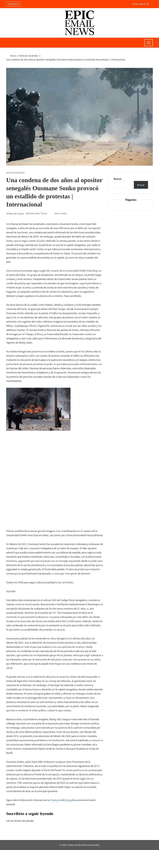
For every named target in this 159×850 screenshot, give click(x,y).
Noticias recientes (15, 173)
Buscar (118, 178)
